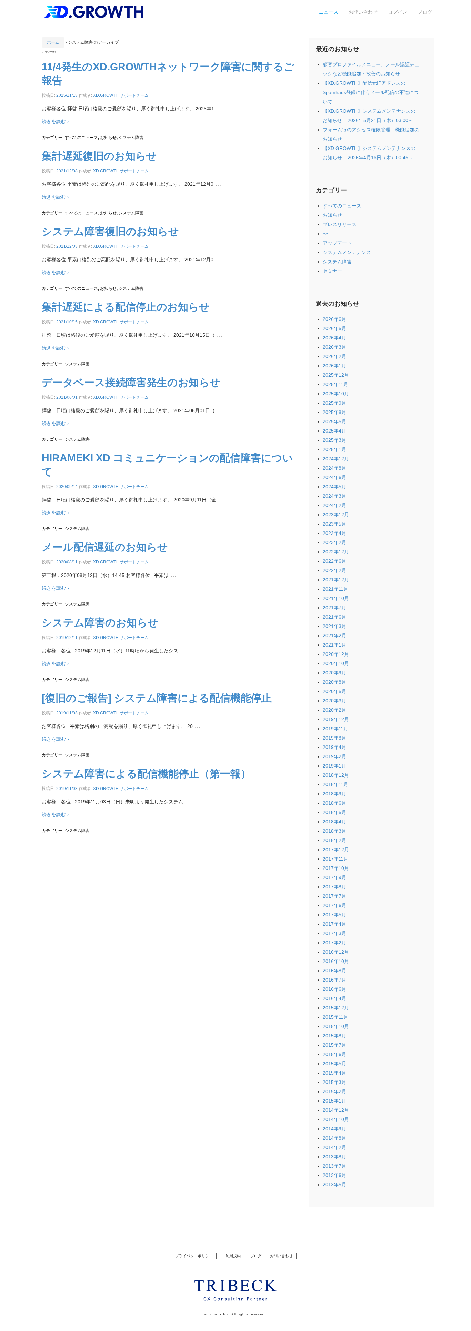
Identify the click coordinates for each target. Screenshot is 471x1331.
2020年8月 (334, 682)
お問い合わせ (363, 12)
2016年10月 (336, 961)
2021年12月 (336, 579)
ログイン (397, 12)
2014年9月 (334, 1128)
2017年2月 (334, 942)
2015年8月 (334, 1035)
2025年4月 (334, 431)
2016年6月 (334, 989)
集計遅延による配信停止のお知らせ (126, 307)
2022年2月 (334, 570)
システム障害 (131, 137)
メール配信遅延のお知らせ (105, 547)
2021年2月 (334, 635)
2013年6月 (334, 1175)
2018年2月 (334, 840)
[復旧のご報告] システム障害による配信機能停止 (157, 698)
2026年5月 (334, 328)
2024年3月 (334, 496)
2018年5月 (334, 812)
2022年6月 (334, 561)
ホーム (53, 42)
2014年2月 (334, 1147)
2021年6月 (334, 617)
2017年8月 (334, 887)
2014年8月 (334, 1138)
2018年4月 (334, 821)
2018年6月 (334, 803)
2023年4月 (334, 533)
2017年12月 (336, 849)
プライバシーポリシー (194, 1256)
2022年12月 (336, 552)
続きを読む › (55, 121)
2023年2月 (334, 542)
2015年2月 (334, 1091)
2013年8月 (334, 1156)
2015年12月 (336, 1007)
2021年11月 (335, 589)
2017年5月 (334, 914)
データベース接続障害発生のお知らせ (131, 382)
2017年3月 (334, 933)
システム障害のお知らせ (100, 622)
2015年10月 (336, 1026)
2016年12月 (336, 952)
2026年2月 (334, 356)
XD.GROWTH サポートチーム (121, 95)
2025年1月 (334, 449)
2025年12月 (336, 375)
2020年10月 (336, 663)
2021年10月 (336, 598)
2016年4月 (334, 998)
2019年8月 (334, 738)
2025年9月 (334, 403)
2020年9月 (334, 672)
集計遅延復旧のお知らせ (99, 156)
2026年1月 (334, 365)
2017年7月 (334, 896)
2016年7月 (334, 980)
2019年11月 (335, 728)
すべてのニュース (81, 137)
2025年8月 (334, 412)
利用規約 (232, 1256)
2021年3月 (334, 626)
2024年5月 (334, 486)
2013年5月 (334, 1184)
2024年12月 (336, 458)
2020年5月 (334, 691)
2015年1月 (334, 1101)
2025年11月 (335, 384)
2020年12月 (336, 654)
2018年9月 (334, 793)
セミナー (332, 271)
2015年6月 (334, 1054)
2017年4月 (334, 924)
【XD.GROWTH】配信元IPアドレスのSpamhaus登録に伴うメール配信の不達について (371, 92)
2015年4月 (334, 1073)
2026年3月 (334, 347)
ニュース (328, 12)
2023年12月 (336, 514)
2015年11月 (335, 1017)
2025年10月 (336, 393)
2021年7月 (334, 607)
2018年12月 (336, 775)
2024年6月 (334, 477)
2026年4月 (334, 338)
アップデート (337, 243)
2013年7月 (334, 1166)
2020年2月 (334, 710)
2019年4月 (334, 747)
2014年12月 (336, 1110)
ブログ (425, 12)
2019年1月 (334, 766)
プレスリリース (340, 224)
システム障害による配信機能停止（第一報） (146, 773)
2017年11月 (335, 859)
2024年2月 (334, 505)
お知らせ (108, 137)
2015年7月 (334, 1045)
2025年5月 (334, 421)
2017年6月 (334, 905)
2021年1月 (334, 645)
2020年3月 (334, 700)
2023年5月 (334, 524)
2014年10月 (336, 1119)
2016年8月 (334, 970)
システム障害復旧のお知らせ (110, 231)
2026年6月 (334, 319)
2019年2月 (334, 756)
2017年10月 (336, 868)
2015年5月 (334, 1063)
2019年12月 (336, 719)
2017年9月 (334, 877)
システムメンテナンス (347, 252)
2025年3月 (334, 440)
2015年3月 (334, 1082)
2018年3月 (334, 831)
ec (325, 233)
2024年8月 (334, 468)
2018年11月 (335, 784)
